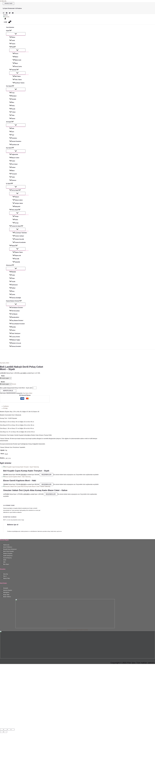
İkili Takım (18, 76)
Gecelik (17, 258)
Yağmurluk (14, 154)
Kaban (13, 167)
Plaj (12, 47)
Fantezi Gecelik (19, 239)
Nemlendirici (15, 317)
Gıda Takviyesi (15, 333)
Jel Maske (14, 314)
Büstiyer (14, 96)
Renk (3, 375)
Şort (12, 131)
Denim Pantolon (16, 141)
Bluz (12, 102)
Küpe (13, 278)
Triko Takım (18, 79)
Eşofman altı (15, 144)
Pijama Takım (19, 252)
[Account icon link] (5, 19)
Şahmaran (14, 284)
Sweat (13, 118)
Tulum (13, 43)
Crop (12, 92)
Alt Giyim (9, 121)
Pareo (16, 53)
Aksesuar (9, 265)
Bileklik (13, 272)
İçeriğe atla (3, 1)
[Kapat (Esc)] (13, 729)
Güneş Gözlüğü (16, 297)
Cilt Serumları (15, 310)
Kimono (13, 180)
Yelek (13, 177)
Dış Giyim (9, 148)
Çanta (13, 294)
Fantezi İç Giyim (16, 226)
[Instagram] (3, 13)
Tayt (12, 135)
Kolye (13, 275)
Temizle (14, 384)
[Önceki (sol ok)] (1, 732)
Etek (12, 128)
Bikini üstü (18, 60)
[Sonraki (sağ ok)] (5, 732)
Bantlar (13, 327)
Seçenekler (46, 474)
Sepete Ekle (8, 390)
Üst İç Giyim (15, 190)
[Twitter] (9, 13)
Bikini (16, 56)
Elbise (13, 37)
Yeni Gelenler (10, 27)
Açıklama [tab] (6, 406)
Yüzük (13, 281)
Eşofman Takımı (19, 83)
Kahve (13, 330)
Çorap (16, 223)
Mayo (16, 63)
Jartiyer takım (19, 203)
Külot (16, 219)
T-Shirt (13, 112)
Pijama (13, 245)
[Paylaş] (9, 729)
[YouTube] (12, 13)
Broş (12, 291)
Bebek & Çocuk (16, 343)
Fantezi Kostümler (20, 242)
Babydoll (17, 206)
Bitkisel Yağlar (15, 340)
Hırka (13, 105)
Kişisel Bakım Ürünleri (13, 301)
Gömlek (13, 99)
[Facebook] (6, 13)
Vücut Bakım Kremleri (18, 323)
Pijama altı (18, 255)
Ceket (13, 161)
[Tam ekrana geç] (5, 729)
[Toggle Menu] (15, 33)
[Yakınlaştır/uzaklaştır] (1, 729)
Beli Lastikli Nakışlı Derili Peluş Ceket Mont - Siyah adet (16, 388)
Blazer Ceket (15, 157)
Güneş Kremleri (16, 346)
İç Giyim (8, 183)
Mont (12, 170)
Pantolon (14, 138)
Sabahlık (17, 262)
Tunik (13, 40)
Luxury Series (15, 336)
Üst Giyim (9, 86)
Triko (12, 115)
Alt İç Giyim (14, 209)
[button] (8, 3)
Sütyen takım (19, 200)
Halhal (13, 288)
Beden (3, 381)
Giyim (8, 30)
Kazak (13, 109)
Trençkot (14, 174)
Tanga (16, 216)
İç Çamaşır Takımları (21, 232)
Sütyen (17, 197)
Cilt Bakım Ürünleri (17, 307)
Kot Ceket (14, 164)
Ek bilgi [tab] (5, 408)
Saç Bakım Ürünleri (17, 320)
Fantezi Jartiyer (19, 236)
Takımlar (14, 69)
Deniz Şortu (18, 66)
